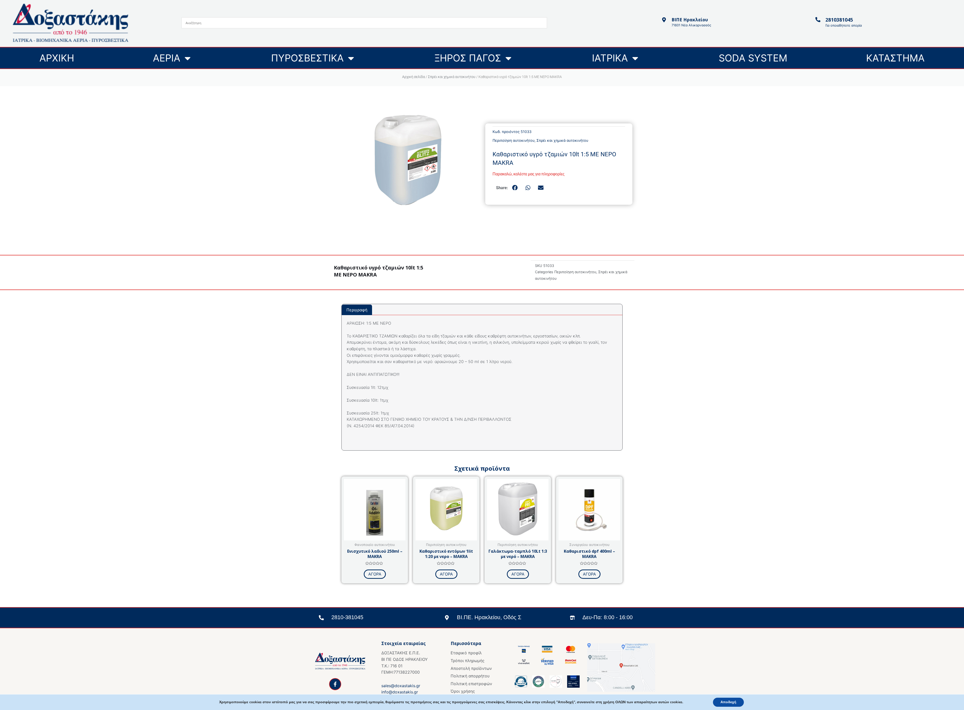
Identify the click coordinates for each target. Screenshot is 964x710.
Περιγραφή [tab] (356, 309)
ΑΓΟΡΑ (374, 574)
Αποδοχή (728, 702)
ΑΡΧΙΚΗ (56, 58)
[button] (515, 187)
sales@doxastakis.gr (400, 685)
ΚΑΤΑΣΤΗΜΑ (895, 58)
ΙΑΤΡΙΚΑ (610, 58)
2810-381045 (347, 617)
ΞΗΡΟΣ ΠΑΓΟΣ (468, 58)
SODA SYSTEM (753, 58)
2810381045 (839, 19)
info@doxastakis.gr (399, 691)
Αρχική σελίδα (413, 77)
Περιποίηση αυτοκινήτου (513, 140)
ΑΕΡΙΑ (166, 58)
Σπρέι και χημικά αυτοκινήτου (451, 77)
